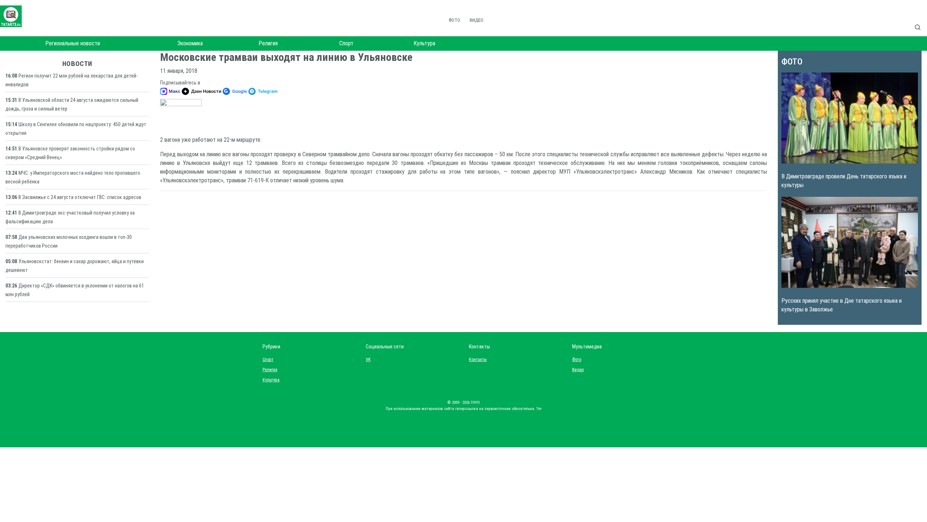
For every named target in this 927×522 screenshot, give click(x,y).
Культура (424, 43)
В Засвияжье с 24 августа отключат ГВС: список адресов (79, 197)
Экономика (190, 43)
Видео (476, 20)
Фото (454, 20)
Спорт (346, 43)
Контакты (476, 359)
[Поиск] (920, 19)
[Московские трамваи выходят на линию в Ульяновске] (181, 114)
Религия (268, 43)
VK (368, 359)
